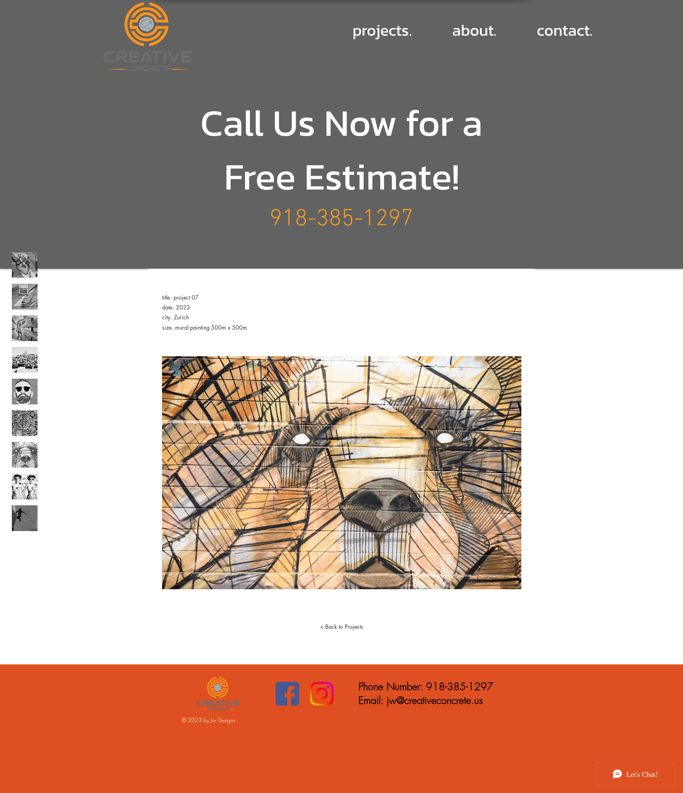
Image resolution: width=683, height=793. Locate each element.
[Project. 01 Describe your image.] (25, 265)
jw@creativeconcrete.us (435, 700)
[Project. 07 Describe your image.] (25, 455)
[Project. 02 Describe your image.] (25, 296)
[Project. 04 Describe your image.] (25, 360)
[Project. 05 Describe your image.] (25, 391)
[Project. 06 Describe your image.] (25, 423)
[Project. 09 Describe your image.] (25, 518)
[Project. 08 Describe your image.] (25, 486)
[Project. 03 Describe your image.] (25, 328)
